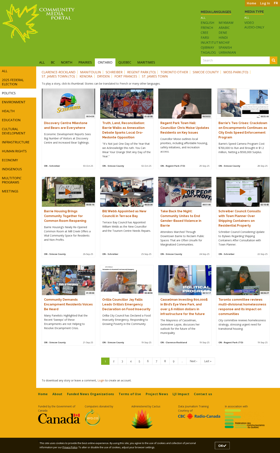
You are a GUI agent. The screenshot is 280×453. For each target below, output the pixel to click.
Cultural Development (14, 131)
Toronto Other (174, 72)
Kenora (86, 76)
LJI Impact (181, 394)
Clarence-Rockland (58, 72)
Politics (9, 93)
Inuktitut (209, 42)
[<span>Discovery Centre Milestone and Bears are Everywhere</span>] (68, 103)
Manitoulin (90, 72)
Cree (204, 32)
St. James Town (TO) (58, 76)
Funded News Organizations (90, 394)
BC (53, 62)
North (66, 62)
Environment (14, 102)
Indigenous (12, 169)
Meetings (10, 191)
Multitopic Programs (12, 180)
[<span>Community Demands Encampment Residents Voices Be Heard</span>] (68, 280)
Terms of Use (130, 394)
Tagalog (208, 52)
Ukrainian (227, 52)
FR (276, 3)
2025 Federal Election (13, 82)
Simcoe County (206, 72)
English (207, 22)
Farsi (205, 37)
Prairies (85, 62)
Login (101, 380)
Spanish (225, 47)
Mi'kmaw (226, 22)
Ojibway (207, 47)
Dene (223, 32)
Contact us (203, 394)
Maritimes (146, 62)
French (207, 27)
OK (220, 445)
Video (249, 23)
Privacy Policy (69, 447)
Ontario (105, 62)
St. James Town (155, 76)
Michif (224, 42)
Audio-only (254, 27)
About (57, 394)
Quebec (124, 62)
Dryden (103, 76)
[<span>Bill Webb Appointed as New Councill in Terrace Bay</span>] (126, 191)
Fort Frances (125, 76)
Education (11, 120)
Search (276, 61)
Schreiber (114, 72)
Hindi (223, 37)
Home (251, 3)
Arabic (224, 27)
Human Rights (14, 151)
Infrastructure (16, 142)
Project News (157, 394)
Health (8, 111)
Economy (10, 160)
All (203, 17)
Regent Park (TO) (141, 72)
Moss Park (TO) (235, 72)
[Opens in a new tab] (59, 418)
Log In (265, 3)
